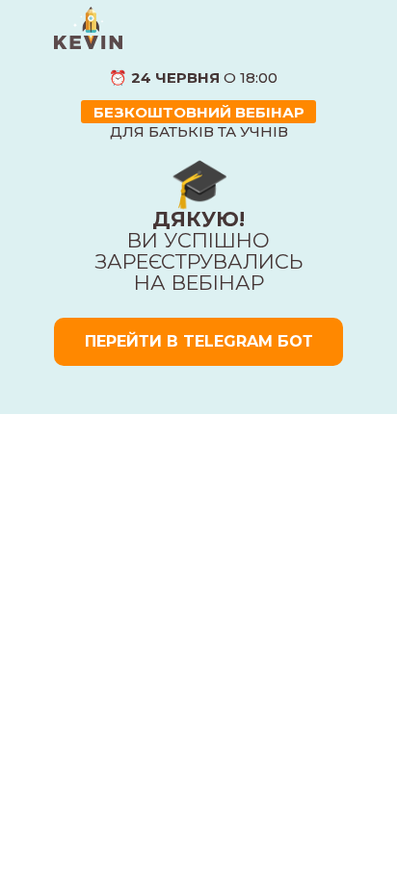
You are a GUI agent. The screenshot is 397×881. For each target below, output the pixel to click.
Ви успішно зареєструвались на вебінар (198, 251)
